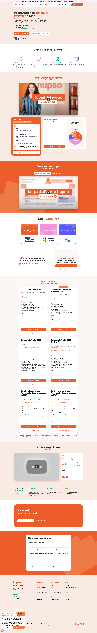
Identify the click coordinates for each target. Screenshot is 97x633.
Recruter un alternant (55, 599)
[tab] (48, 542)
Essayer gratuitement (33, 333)
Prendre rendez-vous (67, 269)
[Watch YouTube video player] (48, 99)
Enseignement (40, 599)
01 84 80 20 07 (64, 4)
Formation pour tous (69, 590)
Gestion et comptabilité (41, 587)
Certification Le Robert (56, 592)
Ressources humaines (41, 590)
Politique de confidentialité (32, 623)
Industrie (38, 597)
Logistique (39, 594)
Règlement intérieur (45, 623)
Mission (67, 585)
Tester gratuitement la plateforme (39, 33)
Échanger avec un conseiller (21, 33)
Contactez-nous (78, 4)
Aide (52, 587)
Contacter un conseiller (33, 329)
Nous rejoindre (68, 597)
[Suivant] (67, 477)
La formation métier (55, 590)
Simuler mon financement (67, 265)
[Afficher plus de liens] (48, 626)
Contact (66, 592)
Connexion (67, 594)
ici (74, 1)
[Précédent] (63, 477)
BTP (37, 585)
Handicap (67, 599)
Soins (38, 601)
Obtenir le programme (55, 146)
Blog (52, 585)
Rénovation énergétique (42, 592)
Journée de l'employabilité (70, 587)
